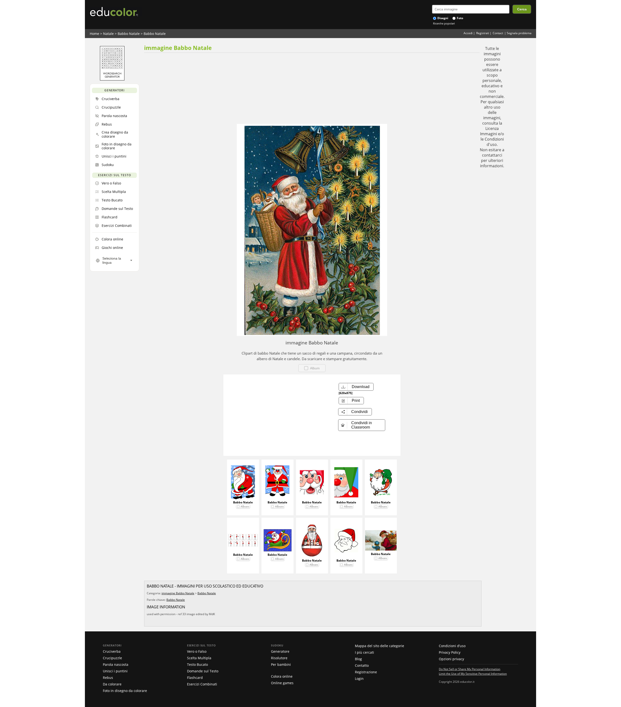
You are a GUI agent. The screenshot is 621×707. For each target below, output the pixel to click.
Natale (108, 33)
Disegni (442, 18)
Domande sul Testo (202, 671)
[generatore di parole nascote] (112, 79)
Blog (358, 659)
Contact (498, 33)
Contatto (362, 665)
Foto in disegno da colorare (125, 690)
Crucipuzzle (112, 658)
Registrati (482, 33)
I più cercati (364, 652)
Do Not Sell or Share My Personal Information (469, 669)
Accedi (468, 33)
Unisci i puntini (115, 671)
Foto (459, 18)
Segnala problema (519, 33)
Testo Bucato (197, 664)
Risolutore (279, 658)
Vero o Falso (196, 651)
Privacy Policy (449, 652)
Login (359, 678)
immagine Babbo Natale (178, 593)
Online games (282, 683)
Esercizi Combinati (202, 684)
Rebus (108, 677)
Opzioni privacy (451, 659)
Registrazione (366, 672)
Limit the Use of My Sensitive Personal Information (473, 673)
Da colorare (112, 684)
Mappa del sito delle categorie (379, 645)
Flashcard (195, 677)
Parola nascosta (115, 664)
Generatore (280, 651)
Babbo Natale (129, 33)
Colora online (282, 676)
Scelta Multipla (199, 658)
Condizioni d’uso (452, 645)
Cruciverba (112, 651)
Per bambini (281, 664)
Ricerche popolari (444, 23)
